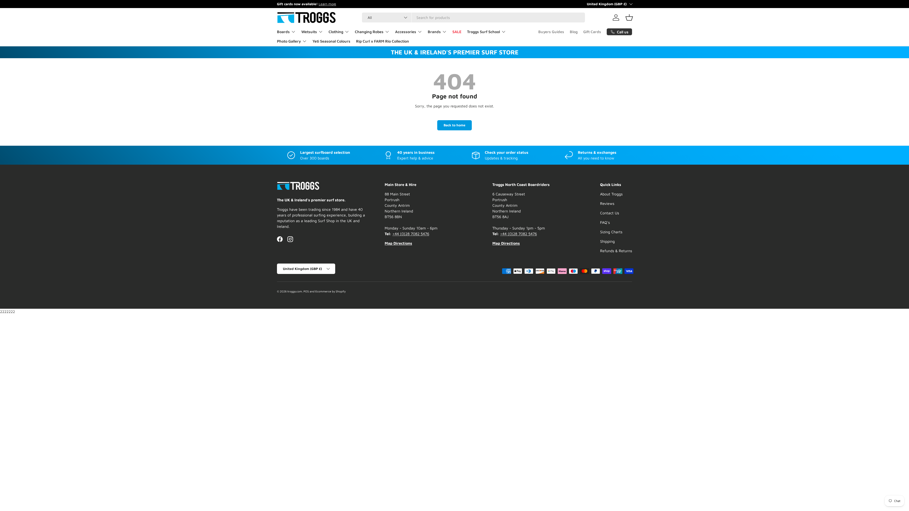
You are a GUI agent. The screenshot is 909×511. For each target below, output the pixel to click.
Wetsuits (309, 32)
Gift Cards (592, 32)
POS (306, 291)
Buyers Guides (551, 32)
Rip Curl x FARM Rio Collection (382, 41)
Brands (434, 32)
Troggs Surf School (483, 32)
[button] (629, 17)
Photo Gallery (289, 41)
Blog (574, 32)
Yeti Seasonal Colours (331, 41)
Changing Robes (369, 32)
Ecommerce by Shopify (330, 291)
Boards (283, 32)
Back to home (454, 125)
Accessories (405, 32)
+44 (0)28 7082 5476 (410, 234)
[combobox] (473, 17)
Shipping (607, 241)
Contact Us (609, 213)
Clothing (336, 32)
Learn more (327, 4)
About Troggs (611, 194)
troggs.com (294, 291)
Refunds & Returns (616, 251)
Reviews (607, 203)
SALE (456, 32)
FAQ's (605, 222)
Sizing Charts (611, 232)
